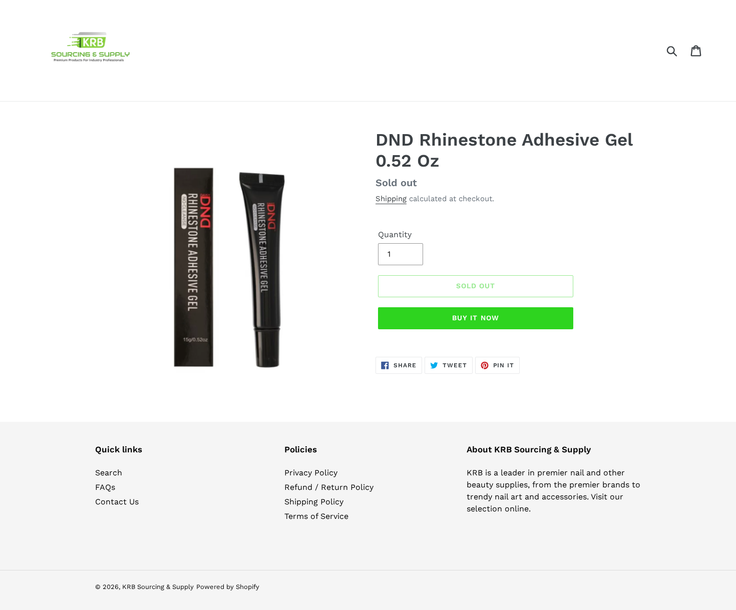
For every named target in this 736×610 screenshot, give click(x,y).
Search (108, 472)
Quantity (395, 234)
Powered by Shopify (227, 586)
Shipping (391, 198)
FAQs (105, 487)
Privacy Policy (310, 472)
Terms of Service (316, 516)
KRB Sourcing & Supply (158, 586)
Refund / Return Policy (329, 487)
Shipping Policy (313, 501)
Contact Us (117, 501)
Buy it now (475, 318)
